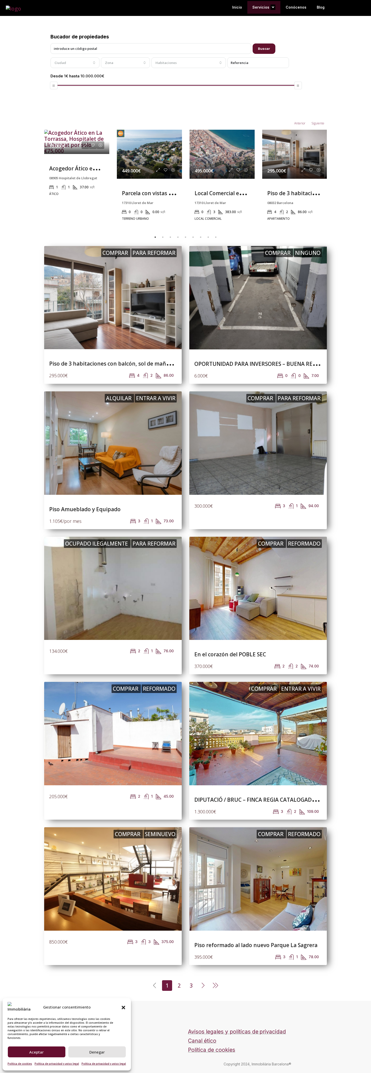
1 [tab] (155, 237)
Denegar (97, 1052)
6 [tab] (193, 237)
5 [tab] (185, 237)
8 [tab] (208, 237)
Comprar (115, 252)
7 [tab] (200, 237)
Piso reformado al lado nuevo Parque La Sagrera (255, 945)
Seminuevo (160, 834)
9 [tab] (215, 237)
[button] (123, 1007)
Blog (321, 7)
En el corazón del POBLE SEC (230, 654)
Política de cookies (20, 1063)
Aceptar (36, 1052)
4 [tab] (177, 237)
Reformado (304, 543)
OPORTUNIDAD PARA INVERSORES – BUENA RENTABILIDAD (269, 363)
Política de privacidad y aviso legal (57, 1063)
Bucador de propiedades (79, 37)
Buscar (264, 49)
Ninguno (308, 252)
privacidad (272, 1032)
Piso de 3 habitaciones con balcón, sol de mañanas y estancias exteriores (142, 363)
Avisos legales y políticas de (223, 1032)
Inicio (237, 7)
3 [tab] (170, 237)
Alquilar (119, 398)
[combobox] (74, 62)
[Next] (203, 985)
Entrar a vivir (155, 398)
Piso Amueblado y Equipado (85, 509)
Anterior (299, 123)
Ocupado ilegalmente (97, 543)
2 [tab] (162, 237)
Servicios (260, 7)
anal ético (204, 1041)
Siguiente (317, 123)
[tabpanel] (76, 178)
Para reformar (153, 252)
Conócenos (296, 7)
